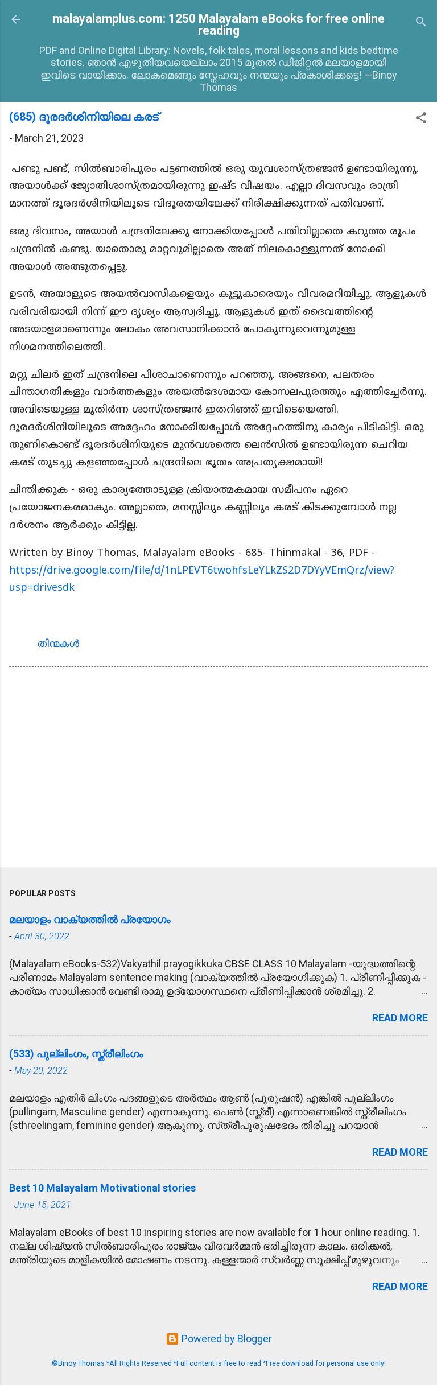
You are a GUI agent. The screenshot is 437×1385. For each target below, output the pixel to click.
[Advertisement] (218, 769)
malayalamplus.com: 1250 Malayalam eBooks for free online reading (218, 24)
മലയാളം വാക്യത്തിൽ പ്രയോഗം (90, 919)
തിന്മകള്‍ (58, 643)
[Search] (421, 23)
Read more (400, 1018)
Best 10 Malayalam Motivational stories (102, 1188)
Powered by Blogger (225, 1339)
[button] (421, 119)
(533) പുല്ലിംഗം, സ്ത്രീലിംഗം (76, 1054)
